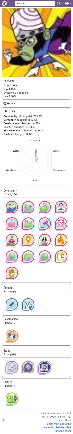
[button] (60, 3)
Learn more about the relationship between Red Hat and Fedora (57, 427)
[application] (36, 160)
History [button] (11, 103)
